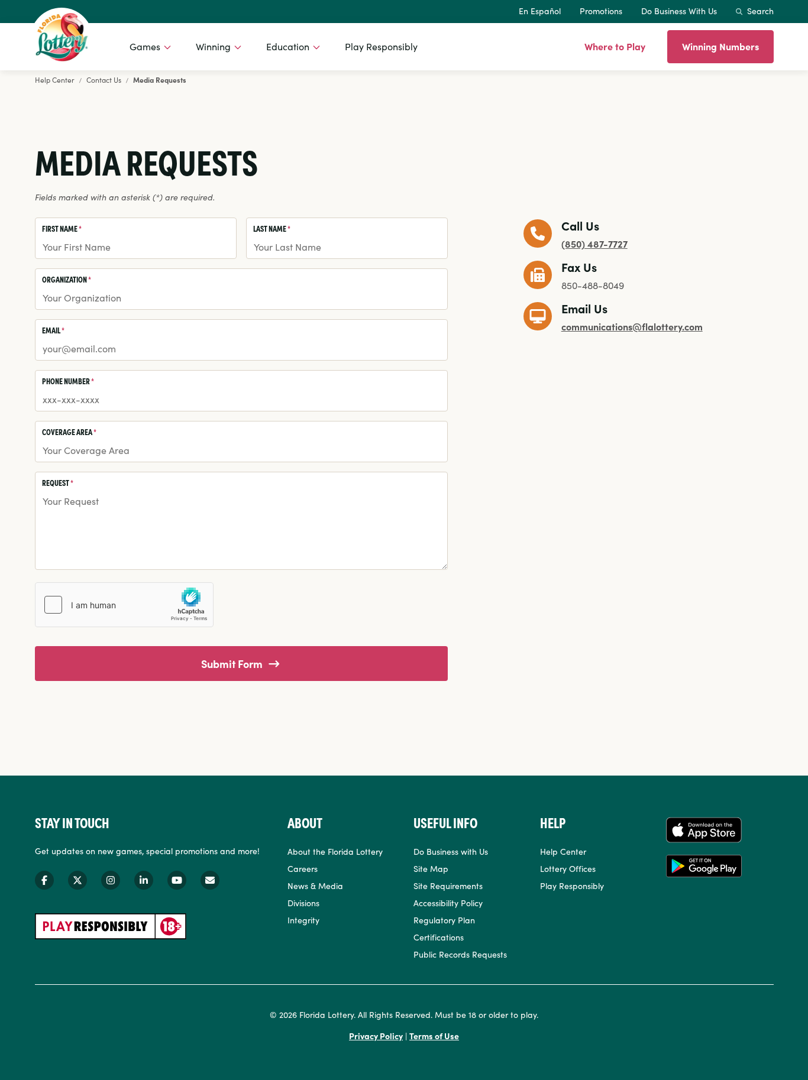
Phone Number (68, 381)
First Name (62, 228)
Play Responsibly (381, 46)
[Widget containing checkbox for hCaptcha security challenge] (124, 604)
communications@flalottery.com (632, 326)
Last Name (271, 228)
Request (57, 482)
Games (145, 46)
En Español (540, 11)
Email (53, 330)
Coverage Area (69, 431)
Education (287, 46)
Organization (66, 279)
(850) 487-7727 (594, 243)
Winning (213, 46)
